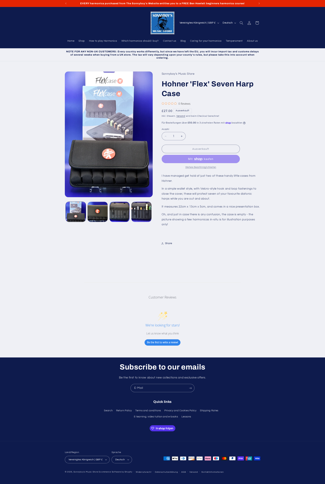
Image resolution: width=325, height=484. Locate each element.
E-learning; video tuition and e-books (156, 416)
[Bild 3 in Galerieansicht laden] (120, 212)
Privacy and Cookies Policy (180, 410)
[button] (241, 23)
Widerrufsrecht (143, 472)
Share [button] (168, 243)
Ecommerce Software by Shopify (115, 472)
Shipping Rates (209, 410)
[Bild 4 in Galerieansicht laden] (141, 212)
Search (108, 410)
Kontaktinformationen (212, 472)
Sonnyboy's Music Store (85, 472)
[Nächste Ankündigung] (259, 3)
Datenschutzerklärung (166, 472)
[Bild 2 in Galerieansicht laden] (98, 212)
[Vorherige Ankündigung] (66, 3)
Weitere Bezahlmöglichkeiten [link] (200, 167)
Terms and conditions (148, 410)
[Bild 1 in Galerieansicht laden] (76, 212)
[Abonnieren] (190, 388)
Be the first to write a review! (162, 342)
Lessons (186, 416)
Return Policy (124, 410)
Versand (180, 116)
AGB (183, 472)
